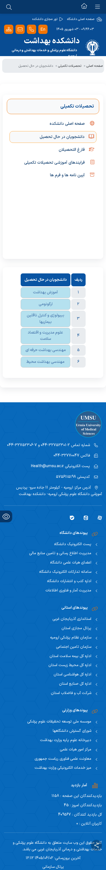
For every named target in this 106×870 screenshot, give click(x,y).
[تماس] (31, 29)
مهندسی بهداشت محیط (45, 362)
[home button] (84, 7)
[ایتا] (84, 517)
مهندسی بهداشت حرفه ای (45, 350)
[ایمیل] (20, 29)
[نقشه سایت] (8, 29)
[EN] (42, 29)
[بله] (70, 517)
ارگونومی (45, 304)
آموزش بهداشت (45, 292)
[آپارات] (97, 517)
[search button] (9, 7)
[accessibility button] (6, 516)
